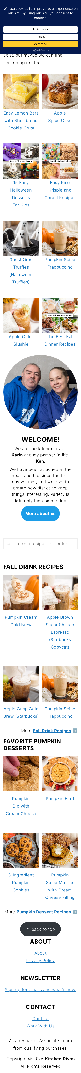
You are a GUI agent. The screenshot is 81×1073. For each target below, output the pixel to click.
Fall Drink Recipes (52, 730)
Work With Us (40, 1026)
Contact (40, 1018)
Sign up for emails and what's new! (40, 989)
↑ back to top (40, 929)
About (40, 953)
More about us (40, 513)
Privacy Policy (40, 960)
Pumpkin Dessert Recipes (44, 911)
